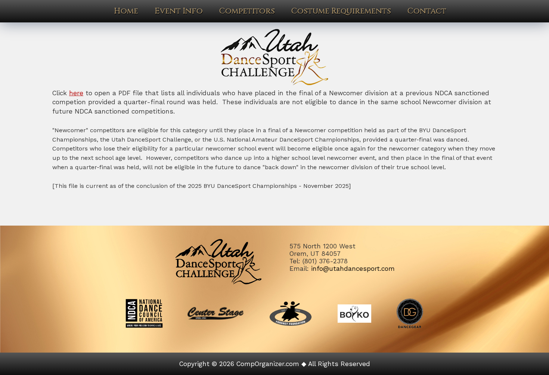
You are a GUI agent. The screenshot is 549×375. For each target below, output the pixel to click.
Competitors (247, 11)
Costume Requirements (341, 11)
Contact (426, 11)
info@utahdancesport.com (353, 268)
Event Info (179, 11)
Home (126, 11)
